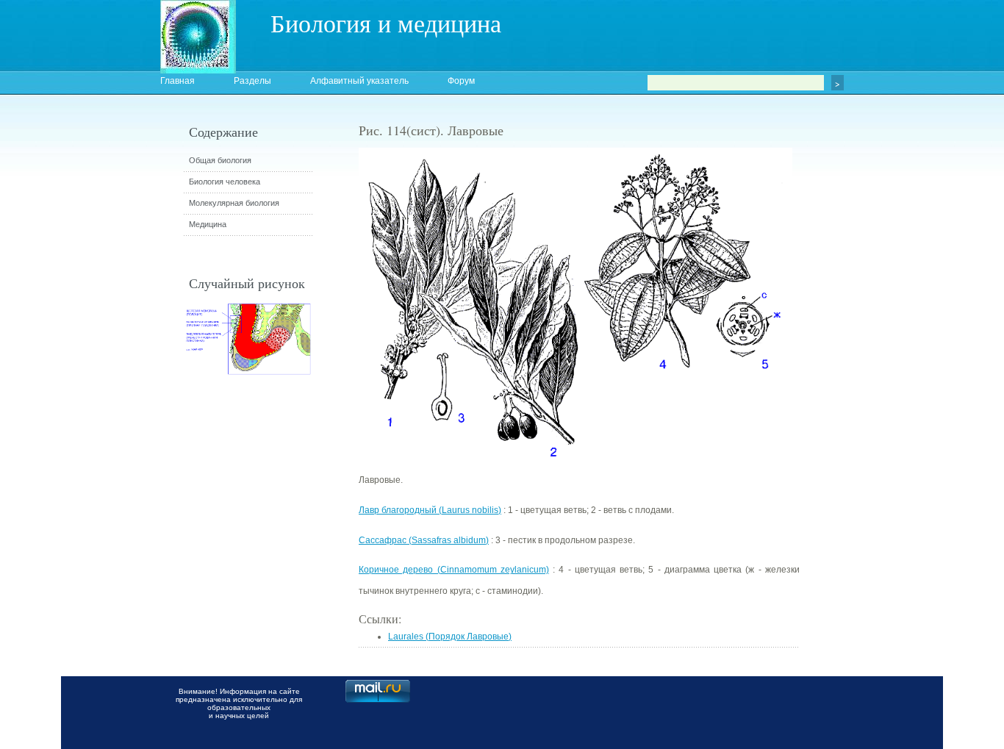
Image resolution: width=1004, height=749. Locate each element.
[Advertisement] (880, 385)
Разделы (252, 81)
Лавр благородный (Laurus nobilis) (430, 510)
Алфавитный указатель (359, 81)
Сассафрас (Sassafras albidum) (424, 540)
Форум (461, 81)
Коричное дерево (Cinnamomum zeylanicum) (454, 570)
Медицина (207, 224)
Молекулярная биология (234, 202)
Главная (177, 81)
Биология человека (224, 181)
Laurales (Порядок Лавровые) (450, 636)
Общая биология (220, 160)
